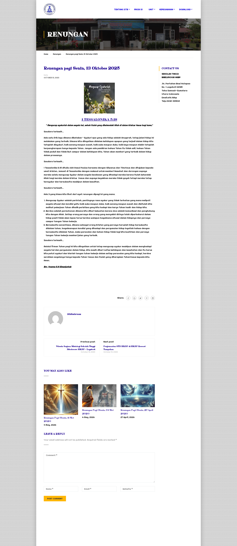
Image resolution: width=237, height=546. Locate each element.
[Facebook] (128, 298)
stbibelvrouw (74, 314)
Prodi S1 (138, 9)
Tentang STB (121, 9)
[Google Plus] (134, 298)
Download (185, 9)
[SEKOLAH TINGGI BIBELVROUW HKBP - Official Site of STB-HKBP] (56, 10)
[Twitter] (140, 298)
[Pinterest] (147, 298)
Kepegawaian (166, 9)
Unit (151, 9)
